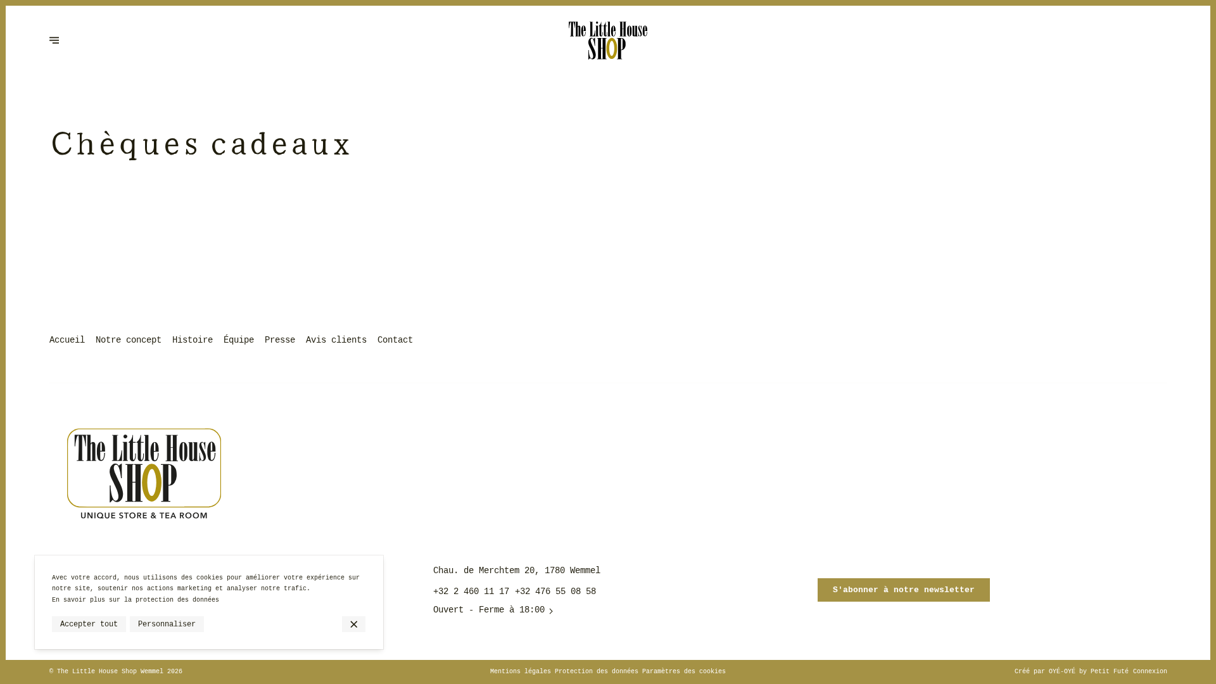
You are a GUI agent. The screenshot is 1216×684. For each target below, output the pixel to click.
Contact (395, 340)
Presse (280, 340)
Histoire (192, 340)
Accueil (67, 340)
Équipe (239, 340)
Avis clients (336, 340)
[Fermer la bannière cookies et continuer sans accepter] (353, 623)
